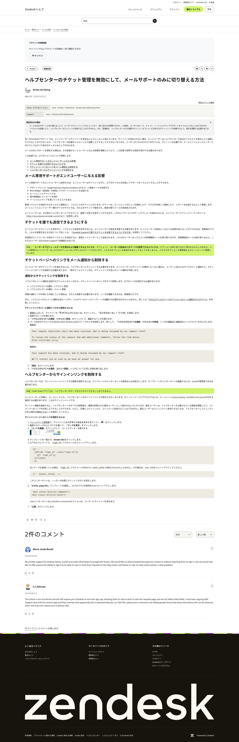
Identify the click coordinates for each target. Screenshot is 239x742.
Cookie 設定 (79, 735)
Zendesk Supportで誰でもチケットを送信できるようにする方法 (101, 232)
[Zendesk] (119, 701)
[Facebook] (207, 68)
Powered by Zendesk (205, 735)
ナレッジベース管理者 (40, 422)
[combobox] (183, 534)
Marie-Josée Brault (43, 549)
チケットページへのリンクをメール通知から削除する (54, 166)
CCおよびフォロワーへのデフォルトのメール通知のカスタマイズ (178, 299)
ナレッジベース (135, 9)
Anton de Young (41, 89)
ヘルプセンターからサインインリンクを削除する (52, 169)
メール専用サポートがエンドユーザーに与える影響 (53, 160)
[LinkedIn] (197, 68)
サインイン (175, 9)
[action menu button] (212, 548)
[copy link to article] (212, 68)
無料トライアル (193, 9)
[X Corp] (202, 68)
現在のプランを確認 (206, 102)
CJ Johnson (39, 586)
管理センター (36, 312)
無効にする (42, 411)
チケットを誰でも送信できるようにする (48, 163)
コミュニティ (156, 9)
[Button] (28, 519)
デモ (209, 9)
